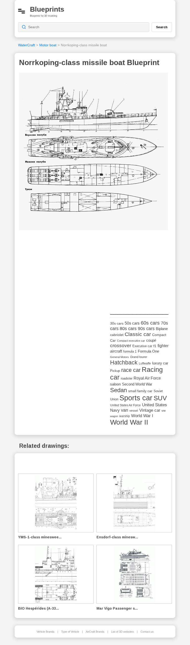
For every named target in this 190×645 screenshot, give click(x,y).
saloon (115, 384)
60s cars (150, 323)
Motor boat (47, 45)
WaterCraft (26, 45)
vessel (133, 410)
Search (161, 27)
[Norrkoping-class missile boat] (93, 152)
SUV (160, 398)
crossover (120, 345)
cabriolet (116, 335)
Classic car (138, 334)
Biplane (162, 329)
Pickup (115, 371)
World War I (142, 415)
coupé (151, 340)
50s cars (132, 323)
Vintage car (149, 410)
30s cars (116, 323)
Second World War (137, 384)
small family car (140, 391)
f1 (154, 346)
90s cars (146, 328)
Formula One (148, 351)
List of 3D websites (122, 631)
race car (131, 370)
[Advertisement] (147, 270)
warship (124, 416)
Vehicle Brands (45, 631)
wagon (114, 416)
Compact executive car (131, 340)
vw (164, 410)
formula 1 (130, 351)
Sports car (135, 398)
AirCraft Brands (95, 631)
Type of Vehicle (70, 631)
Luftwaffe (145, 363)
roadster (126, 378)
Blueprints (47, 9)
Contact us (147, 631)
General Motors (119, 357)
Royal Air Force (147, 378)
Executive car (142, 346)
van (124, 410)
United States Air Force (125, 405)
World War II (129, 422)
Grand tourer (138, 356)
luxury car (160, 363)
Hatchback (124, 362)
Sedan (118, 390)
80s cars (128, 328)
